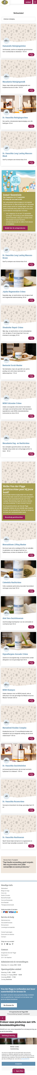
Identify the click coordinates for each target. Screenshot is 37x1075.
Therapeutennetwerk (7, 905)
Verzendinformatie (6, 922)
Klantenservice (5, 920)
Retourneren (5, 925)
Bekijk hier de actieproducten (15, 228)
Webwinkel (4, 888)
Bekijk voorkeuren (18, 1068)
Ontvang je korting (8, 1035)
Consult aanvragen (6, 932)
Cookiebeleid (26, 1014)
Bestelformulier (6, 898)
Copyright (19, 1014)
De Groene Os (9, 1005)
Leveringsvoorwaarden (8, 927)
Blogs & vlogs (5, 891)
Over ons (3, 893)
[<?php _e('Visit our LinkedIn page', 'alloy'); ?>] (10, 944)
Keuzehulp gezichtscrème (14, 517)
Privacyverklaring (12, 1014)
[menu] (35, 2)
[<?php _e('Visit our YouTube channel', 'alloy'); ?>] (7, 944)
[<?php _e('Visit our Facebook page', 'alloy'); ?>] (5, 944)
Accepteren (18, 1064)
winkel (28, 2)
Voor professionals (6, 900)
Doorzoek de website (7, 934)
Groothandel (5, 902)
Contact (3, 937)
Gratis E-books (5, 895)
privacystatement (25, 1058)
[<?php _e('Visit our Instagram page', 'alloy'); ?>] (2, 944)
